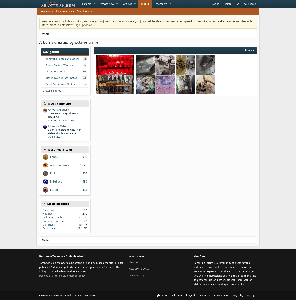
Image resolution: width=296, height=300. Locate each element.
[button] (94, 4)
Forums (86, 3)
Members (161, 3)
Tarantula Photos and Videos (62, 58)
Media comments (60, 103)
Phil (52, 173)
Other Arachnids (55, 71)
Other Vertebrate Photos (60, 84)
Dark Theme (176, 295)
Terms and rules (220, 295)
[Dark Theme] (237, 4)
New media (46, 11)
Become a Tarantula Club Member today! (62, 275)
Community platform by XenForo (68, 295)
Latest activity (136, 275)
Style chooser (161, 295)
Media (145, 3)
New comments (65, 11)
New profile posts (139, 268)
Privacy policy (237, 295)
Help (248, 295)
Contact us (205, 295)
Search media (84, 11)
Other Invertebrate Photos (61, 77)
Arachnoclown (59, 165)
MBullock (56, 181)
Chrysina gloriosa (58, 109)
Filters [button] (248, 50)
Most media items (60, 150)
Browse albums (52, 90)
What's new (107, 3)
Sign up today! (83, 25)
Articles (127, 3)
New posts (135, 262)
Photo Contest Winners (59, 65)
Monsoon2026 (57, 126)
